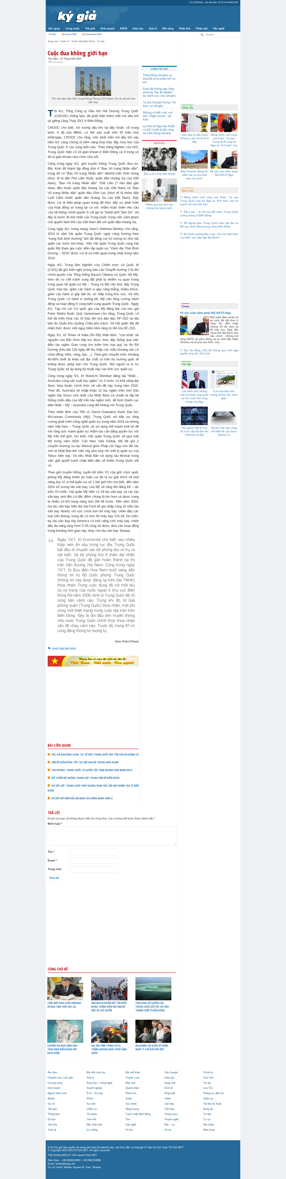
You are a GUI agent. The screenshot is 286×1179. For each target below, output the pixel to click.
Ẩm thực (53, 1072)
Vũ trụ (167, 1130)
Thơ (127, 1119)
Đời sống (168, 28)
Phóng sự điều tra (213, 1093)
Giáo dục (137, 28)
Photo (90, 1098)
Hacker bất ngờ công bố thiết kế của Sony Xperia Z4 (224, 431)
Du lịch (51, 1119)
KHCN (123, 28)
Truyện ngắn (171, 1119)
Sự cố (51, 1103)
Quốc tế (65, 41)
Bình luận (55, 823)
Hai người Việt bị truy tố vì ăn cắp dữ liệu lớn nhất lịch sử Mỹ (194, 431)
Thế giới (90, 28)
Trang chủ (53, 41)
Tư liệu (100, 41)
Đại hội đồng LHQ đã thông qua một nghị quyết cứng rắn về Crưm (209, 352)
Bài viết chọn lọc (96, 1072)
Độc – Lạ (169, 1124)
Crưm (185, 306)
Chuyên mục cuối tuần (60, 1077)
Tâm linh (91, 1119)
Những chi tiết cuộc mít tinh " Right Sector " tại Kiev (157, 116)
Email (52, 860)
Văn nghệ (218, 28)
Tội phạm (92, 1114)
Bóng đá (208, 1109)
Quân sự (208, 1098)
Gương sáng (55, 1083)
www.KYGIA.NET (87, 1155)
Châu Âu (187, 107)
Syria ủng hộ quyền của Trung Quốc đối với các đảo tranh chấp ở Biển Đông (152, 1006)
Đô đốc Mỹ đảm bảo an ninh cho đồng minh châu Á (82, 798)
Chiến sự (92, 1109)
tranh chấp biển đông (64, 648)
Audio (128, 1098)
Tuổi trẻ (52, 1130)
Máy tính (130, 1083)
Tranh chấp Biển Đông (83, 41)
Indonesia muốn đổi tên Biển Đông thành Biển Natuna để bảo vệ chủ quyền (108, 1006)
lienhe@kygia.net (65, 1163)
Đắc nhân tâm (94, 1124)
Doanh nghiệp (94, 1088)
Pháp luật (201, 28)
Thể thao (169, 1109)
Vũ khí (129, 1130)
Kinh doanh (108, 28)
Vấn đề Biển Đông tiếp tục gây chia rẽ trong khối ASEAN (85, 762)
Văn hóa (52, 1124)
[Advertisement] (93, 712)
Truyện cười (132, 1077)
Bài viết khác (132, 1072)
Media (51, 1098)
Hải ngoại (54, 28)
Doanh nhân (132, 1088)
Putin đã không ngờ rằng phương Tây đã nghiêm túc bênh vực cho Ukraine (159, 92)
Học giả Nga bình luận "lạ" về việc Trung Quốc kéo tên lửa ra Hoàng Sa (95, 754)
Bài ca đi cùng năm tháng (159, 173)
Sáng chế (169, 1083)
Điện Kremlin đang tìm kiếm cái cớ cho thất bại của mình (194, 175)
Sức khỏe (131, 1103)
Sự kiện (91, 1103)
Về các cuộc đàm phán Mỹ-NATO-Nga (224, 173)
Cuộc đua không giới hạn (77, 53)
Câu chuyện (171, 1072)
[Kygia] (76, 15)
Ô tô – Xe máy (95, 1093)
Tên (51, 851)
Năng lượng (132, 1109)
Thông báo (54, 1114)
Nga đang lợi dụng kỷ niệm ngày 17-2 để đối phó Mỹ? (151, 1047)
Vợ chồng (92, 1130)
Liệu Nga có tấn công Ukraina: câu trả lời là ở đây (194, 138)
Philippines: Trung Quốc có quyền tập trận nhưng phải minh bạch (92, 770)
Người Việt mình (57, 1093)
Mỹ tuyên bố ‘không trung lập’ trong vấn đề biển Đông (85, 778)
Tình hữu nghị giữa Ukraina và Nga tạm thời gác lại (64, 1004)
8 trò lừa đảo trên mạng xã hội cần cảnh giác (224, 395)
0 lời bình (57, 62)
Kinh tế (168, 1088)
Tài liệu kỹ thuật (212, 1103)
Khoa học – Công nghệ (99, 1083)
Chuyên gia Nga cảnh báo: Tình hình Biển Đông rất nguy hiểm (62, 1049)
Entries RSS (71, 34)
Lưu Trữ (208, 1088)
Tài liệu (52, 34)
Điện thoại (209, 1130)
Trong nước (72, 28)
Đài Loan (188, 190)
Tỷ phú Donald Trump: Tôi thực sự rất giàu (159, 104)
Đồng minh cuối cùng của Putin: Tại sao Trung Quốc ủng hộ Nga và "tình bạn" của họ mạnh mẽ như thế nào (224, 143)
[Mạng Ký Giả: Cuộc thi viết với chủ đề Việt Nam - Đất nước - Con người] (93, 661)
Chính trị (208, 1072)
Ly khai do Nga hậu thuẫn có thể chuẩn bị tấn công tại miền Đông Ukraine (159, 129)
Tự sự (207, 1119)
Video (167, 1098)
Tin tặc (186, 364)
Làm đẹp (169, 1103)
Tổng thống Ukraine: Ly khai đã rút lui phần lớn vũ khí (159, 78)
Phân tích (184, 28)
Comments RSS (93, 34)
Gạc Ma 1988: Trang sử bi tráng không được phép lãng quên (109, 1049)
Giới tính (208, 1077)
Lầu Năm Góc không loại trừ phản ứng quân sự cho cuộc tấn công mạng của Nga (194, 396)
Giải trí (153, 28)
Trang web (54, 869)
